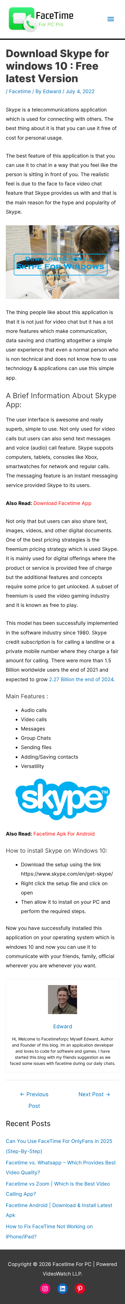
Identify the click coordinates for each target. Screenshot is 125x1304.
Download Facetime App (62, 503)
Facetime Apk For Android (64, 834)
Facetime (20, 91)
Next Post (94, 1094)
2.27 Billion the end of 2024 (81, 679)
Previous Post (34, 1096)
